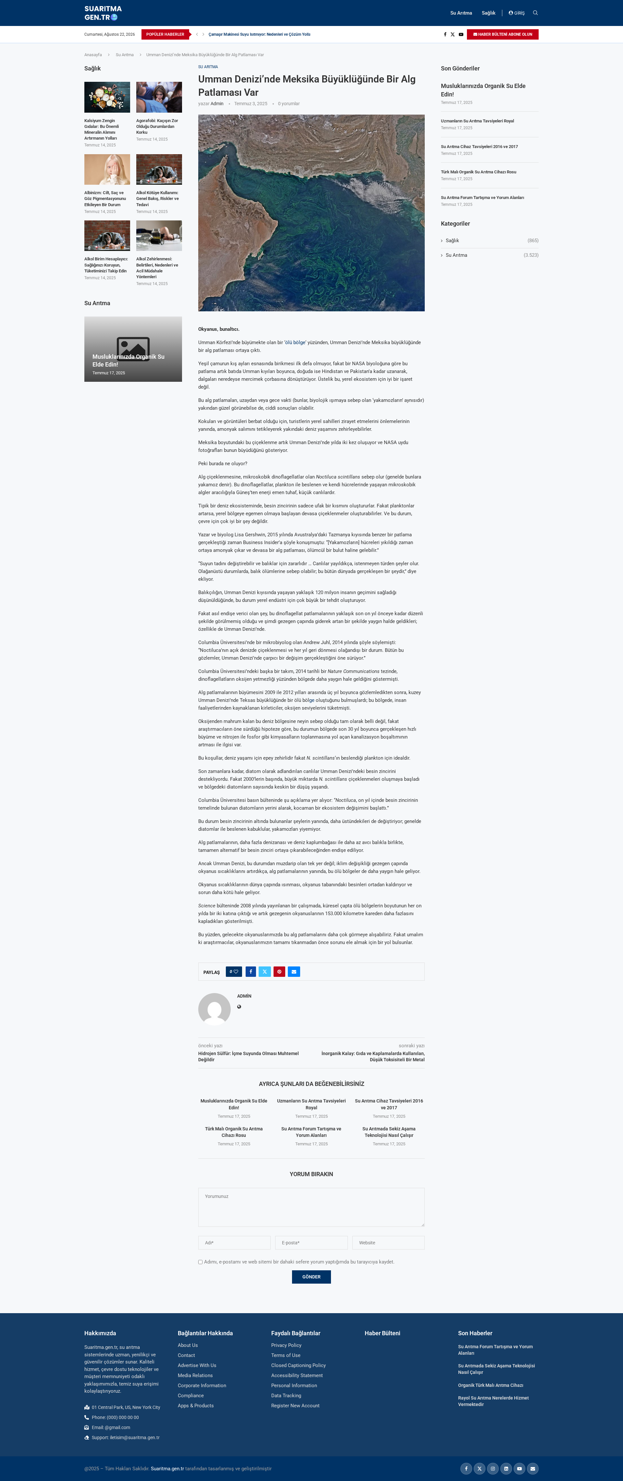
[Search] (535, 13)
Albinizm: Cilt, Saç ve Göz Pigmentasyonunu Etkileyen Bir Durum (105, 198)
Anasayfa (93, 54)
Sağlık (488, 13)
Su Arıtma (461, 13)
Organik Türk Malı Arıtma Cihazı (490, 1385)
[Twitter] (452, 34)
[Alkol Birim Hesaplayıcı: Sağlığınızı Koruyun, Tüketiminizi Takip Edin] (107, 235)
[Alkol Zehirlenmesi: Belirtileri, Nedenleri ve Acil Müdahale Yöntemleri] (159, 235)
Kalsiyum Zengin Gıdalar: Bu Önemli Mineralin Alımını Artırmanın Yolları (101, 129)
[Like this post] (236, 971)
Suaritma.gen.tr (167, 1469)
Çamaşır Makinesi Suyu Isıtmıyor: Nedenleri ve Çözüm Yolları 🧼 (264, 34)
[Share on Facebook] (251, 971)
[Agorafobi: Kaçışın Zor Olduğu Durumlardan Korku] (159, 97)
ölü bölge (295, 342)
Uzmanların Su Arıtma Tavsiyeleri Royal (477, 120)
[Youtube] (461, 34)
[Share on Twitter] (265, 971)
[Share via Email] (294, 971)
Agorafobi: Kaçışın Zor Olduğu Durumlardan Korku (157, 126)
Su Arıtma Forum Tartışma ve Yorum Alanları (482, 197)
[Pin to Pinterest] (279, 971)
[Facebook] (445, 34)
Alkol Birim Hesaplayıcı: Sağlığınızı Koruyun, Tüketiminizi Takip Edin (106, 264)
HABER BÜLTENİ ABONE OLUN (504, 34)
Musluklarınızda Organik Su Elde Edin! (483, 89)
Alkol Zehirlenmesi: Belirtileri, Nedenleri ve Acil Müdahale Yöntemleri (157, 267)
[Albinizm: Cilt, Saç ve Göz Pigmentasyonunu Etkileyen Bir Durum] (107, 169)
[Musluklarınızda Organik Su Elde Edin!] (133, 349)
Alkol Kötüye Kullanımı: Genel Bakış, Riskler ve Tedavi (157, 198)
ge (311, 700)
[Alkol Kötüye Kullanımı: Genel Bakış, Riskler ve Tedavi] (159, 169)
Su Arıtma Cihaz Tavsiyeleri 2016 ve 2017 (479, 146)
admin (217, 103)
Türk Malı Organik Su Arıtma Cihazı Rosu (478, 171)
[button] (197, 34)
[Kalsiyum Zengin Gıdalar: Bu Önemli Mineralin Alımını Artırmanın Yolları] (107, 97)
